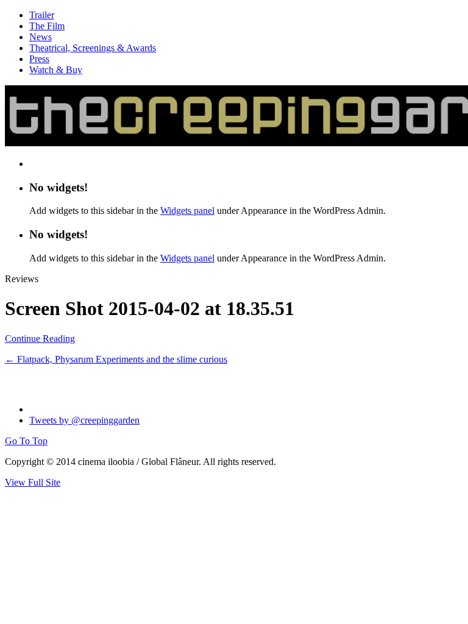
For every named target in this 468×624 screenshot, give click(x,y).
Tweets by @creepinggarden (84, 420)
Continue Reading (40, 338)
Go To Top (26, 441)
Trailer (41, 15)
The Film (47, 26)
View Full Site (32, 482)
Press (39, 59)
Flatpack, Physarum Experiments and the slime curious (116, 359)
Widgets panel (187, 210)
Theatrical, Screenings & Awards (92, 48)
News (40, 37)
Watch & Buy (55, 70)
